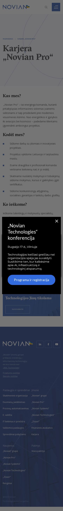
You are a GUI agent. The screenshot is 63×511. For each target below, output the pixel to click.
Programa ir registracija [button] (31, 280)
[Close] (56, 221)
